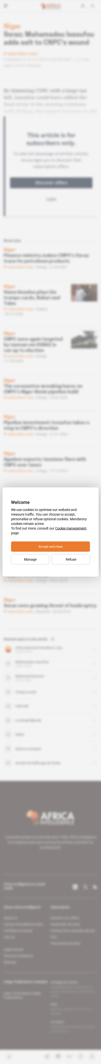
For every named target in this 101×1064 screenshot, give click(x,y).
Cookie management (71, 528)
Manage (30, 559)
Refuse (71, 559)
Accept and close (50, 546)
